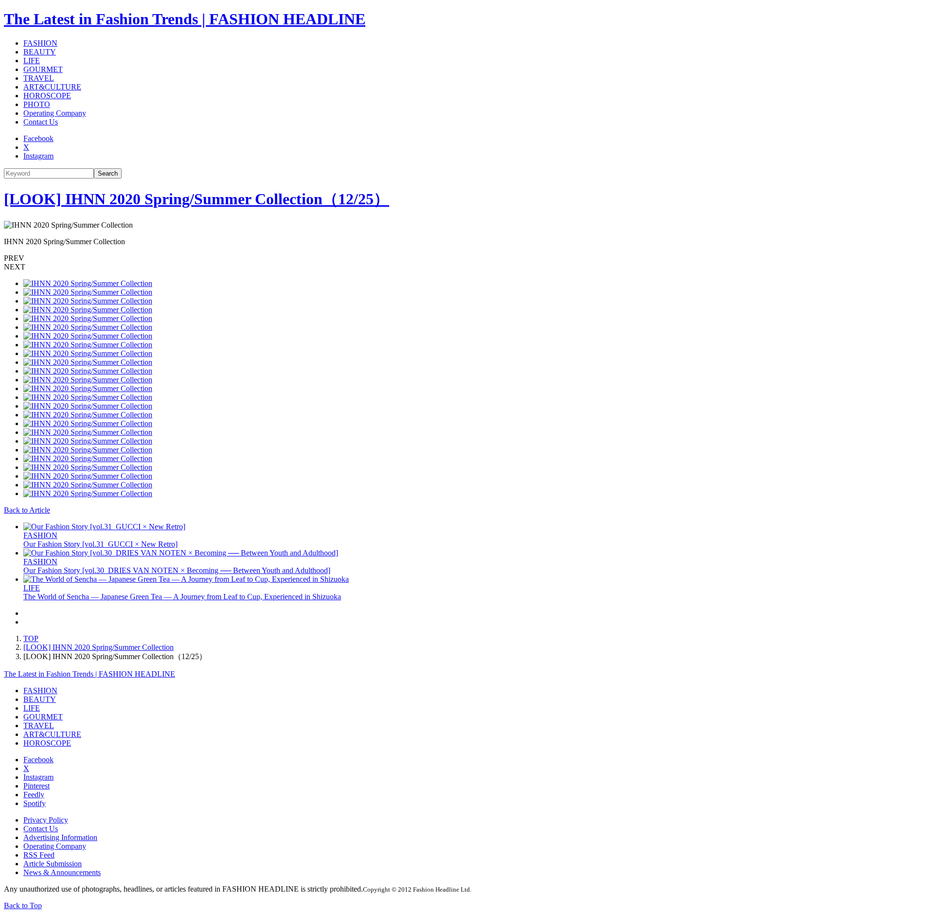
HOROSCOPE (47, 95)
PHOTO (36, 104)
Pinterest (36, 786)
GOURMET (43, 69)
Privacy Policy (45, 820)
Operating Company (54, 113)
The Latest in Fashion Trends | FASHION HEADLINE (184, 19)
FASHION (40, 43)
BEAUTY (39, 52)
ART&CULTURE (52, 87)
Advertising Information (60, 837)
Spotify (34, 803)
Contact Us (40, 122)
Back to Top (23, 905)
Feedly (33, 794)
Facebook (38, 138)
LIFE (31, 60)
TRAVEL (38, 78)
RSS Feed (38, 855)
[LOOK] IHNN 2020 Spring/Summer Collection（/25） (196, 199)
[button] (467, 258)
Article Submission (52, 864)
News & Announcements (62, 872)
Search (108, 173)
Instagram (38, 156)
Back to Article (27, 510)
